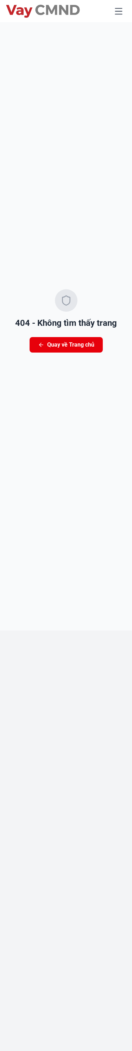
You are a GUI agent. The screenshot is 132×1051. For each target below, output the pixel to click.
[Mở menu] (118, 11)
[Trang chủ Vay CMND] (43, 11)
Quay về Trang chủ (70, 344)
